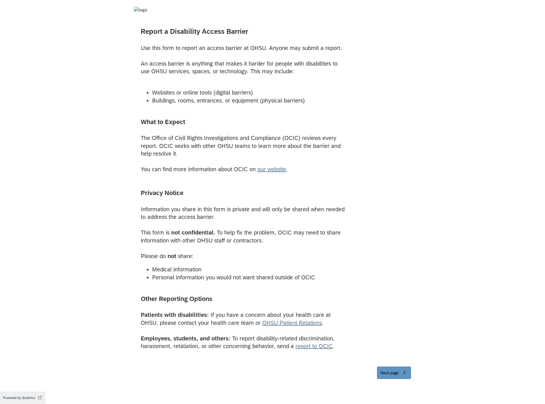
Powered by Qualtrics (19, 398)
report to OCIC (314, 346)
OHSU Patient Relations (292, 322)
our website (271, 169)
